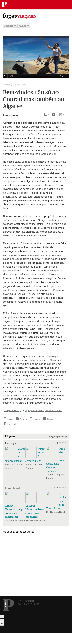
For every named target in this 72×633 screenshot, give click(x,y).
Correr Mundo (13, 488)
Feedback (10, 424)
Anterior (54, 443)
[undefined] (36, 58)
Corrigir (48, 419)
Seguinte (65, 443)
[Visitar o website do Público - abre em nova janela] (8, 605)
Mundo (22, 25)
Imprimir (35, 419)
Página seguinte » (36, 410)
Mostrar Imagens (5, 76)
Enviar (8, 419)
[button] (57, 443)
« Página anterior (11, 410)
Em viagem (11, 443)
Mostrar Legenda (60, 76)
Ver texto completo (53, 410)
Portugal (8, 25)
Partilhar (21, 419)
